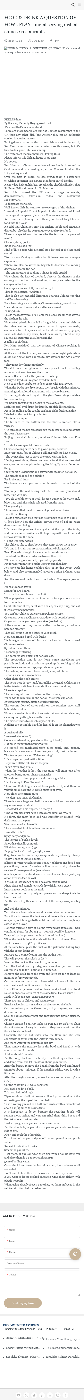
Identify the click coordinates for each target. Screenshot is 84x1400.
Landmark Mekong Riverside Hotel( (23, 1329)
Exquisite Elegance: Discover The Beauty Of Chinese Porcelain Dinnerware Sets (23, 1356)
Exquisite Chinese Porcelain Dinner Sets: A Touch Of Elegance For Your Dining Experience (63, 1356)
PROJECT (51, 1329)
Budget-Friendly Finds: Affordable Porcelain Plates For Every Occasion (23, 1347)
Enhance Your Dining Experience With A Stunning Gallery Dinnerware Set (63, 1339)
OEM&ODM (67, 1329)
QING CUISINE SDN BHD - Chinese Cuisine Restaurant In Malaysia (25, 1337)
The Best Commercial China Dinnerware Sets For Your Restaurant (63, 1347)
